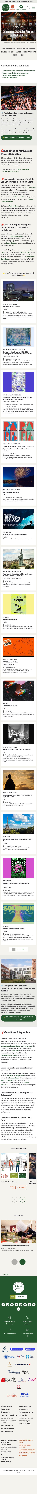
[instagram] (7, 1304)
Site (12, 1297)
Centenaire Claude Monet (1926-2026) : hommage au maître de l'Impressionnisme (17, 353)
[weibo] (33, 1304)
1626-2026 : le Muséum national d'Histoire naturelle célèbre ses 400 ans (17, 398)
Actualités (23, 1415)
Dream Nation (11, 243)
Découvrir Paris (6, 1406)
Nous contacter (24, 1424)
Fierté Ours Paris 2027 (10, 706)
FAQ (2, 1455)
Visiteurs (20, 1297)
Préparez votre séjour (9, 1415)
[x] (18, 1309)
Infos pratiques (24, 1421)
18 (23, 949)
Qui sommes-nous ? (25, 1406)
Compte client (6, 1452)
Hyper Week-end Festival (11, 307)
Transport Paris (7, 1432)
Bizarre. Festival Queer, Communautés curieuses (16, 884)
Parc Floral (19, 197)
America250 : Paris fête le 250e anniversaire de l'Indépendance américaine (18, 575)
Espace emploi (24, 1409)
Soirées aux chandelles (11, 492)
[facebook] (3, 1304)
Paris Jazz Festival (16, 236)
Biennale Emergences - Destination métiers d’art (17, 840)
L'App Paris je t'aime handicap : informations (7, 1460)
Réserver (22, 1187)
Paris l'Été (15, 1051)
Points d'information (26, 1412)
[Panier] (28, 7)
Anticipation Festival (10, 620)
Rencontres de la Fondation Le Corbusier (17, 749)
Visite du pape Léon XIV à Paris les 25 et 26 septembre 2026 (17, 796)
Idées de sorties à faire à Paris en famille (15, 1246)
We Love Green (30, 188)
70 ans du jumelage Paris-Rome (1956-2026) (18, 446)
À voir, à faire (5, 1409)
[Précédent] (14, 1200)
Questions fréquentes (9, 78)
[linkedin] (12, 1304)
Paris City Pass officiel (8, 1182)
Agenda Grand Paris (26, 1418)
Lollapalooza (5, 1046)
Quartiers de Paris (7, 1429)
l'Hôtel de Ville (25, 252)
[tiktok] (16, 1304)
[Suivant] (22, 1200)
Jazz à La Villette (7, 1080)
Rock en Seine (14, 206)
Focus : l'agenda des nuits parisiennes (15, 73)
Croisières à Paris (7, 1418)
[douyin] (29, 1304)
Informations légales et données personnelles (9, 1442)
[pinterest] (20, 1304)
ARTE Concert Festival (10, 662)
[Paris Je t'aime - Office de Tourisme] (5, 7)
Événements (6, 1274)
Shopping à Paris (7, 1426)
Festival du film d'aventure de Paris (15, 535)
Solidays (10, 1076)
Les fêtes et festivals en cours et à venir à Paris (18, 71)
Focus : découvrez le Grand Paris (13, 75)
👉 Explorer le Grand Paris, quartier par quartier (18, 1018)
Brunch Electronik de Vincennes (13, 929)
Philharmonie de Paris (8, 1055)
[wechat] (25, 1304)
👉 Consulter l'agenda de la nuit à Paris (16, 138)
